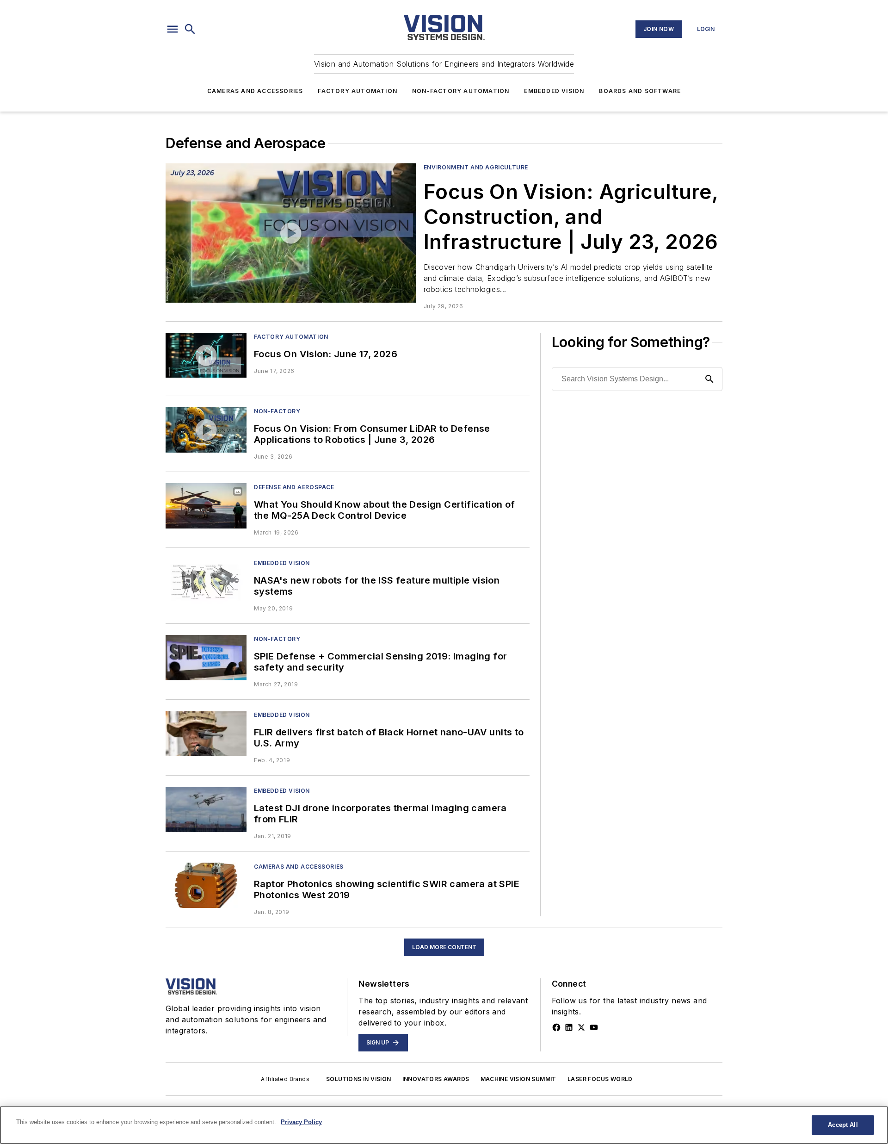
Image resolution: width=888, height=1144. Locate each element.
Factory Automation (357, 90)
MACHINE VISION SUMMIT (518, 1079)
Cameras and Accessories (255, 90)
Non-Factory (277, 411)
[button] (172, 29)
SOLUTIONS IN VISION (358, 1079)
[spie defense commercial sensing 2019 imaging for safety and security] (206, 657)
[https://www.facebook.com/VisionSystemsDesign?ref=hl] (556, 1027)
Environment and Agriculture (476, 167)
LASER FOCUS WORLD (600, 1079)
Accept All (842, 1124)
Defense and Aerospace (294, 487)
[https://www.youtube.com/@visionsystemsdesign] (593, 1027)
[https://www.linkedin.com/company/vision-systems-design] (569, 1027)
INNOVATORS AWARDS (435, 1079)
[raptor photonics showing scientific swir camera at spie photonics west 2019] (206, 885)
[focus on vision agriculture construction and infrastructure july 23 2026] (291, 233)
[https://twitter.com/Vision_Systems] (581, 1027)
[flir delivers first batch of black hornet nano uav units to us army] (206, 733)
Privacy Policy (301, 1122)
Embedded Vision (554, 90)
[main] (444, 1125)
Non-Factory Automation (460, 90)
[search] (190, 29)
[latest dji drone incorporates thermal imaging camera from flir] (206, 809)
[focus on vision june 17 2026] (206, 355)
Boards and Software (640, 90)
